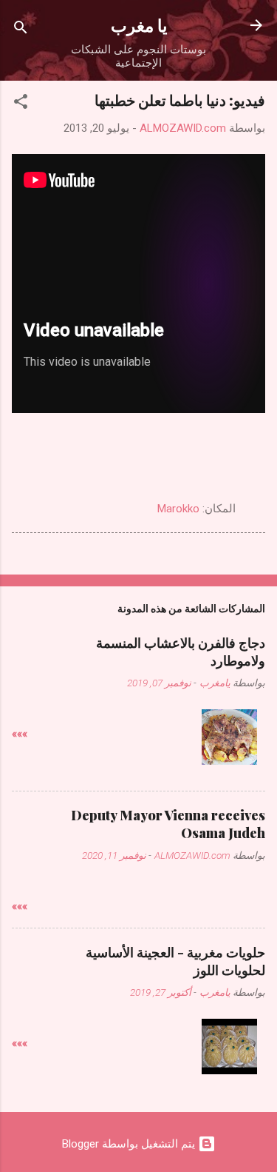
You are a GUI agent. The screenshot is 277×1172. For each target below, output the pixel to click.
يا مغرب (139, 24)
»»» (19, 733)
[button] (21, 104)
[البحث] (21, 30)
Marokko (178, 508)
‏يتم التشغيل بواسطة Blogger (130, 1144)
